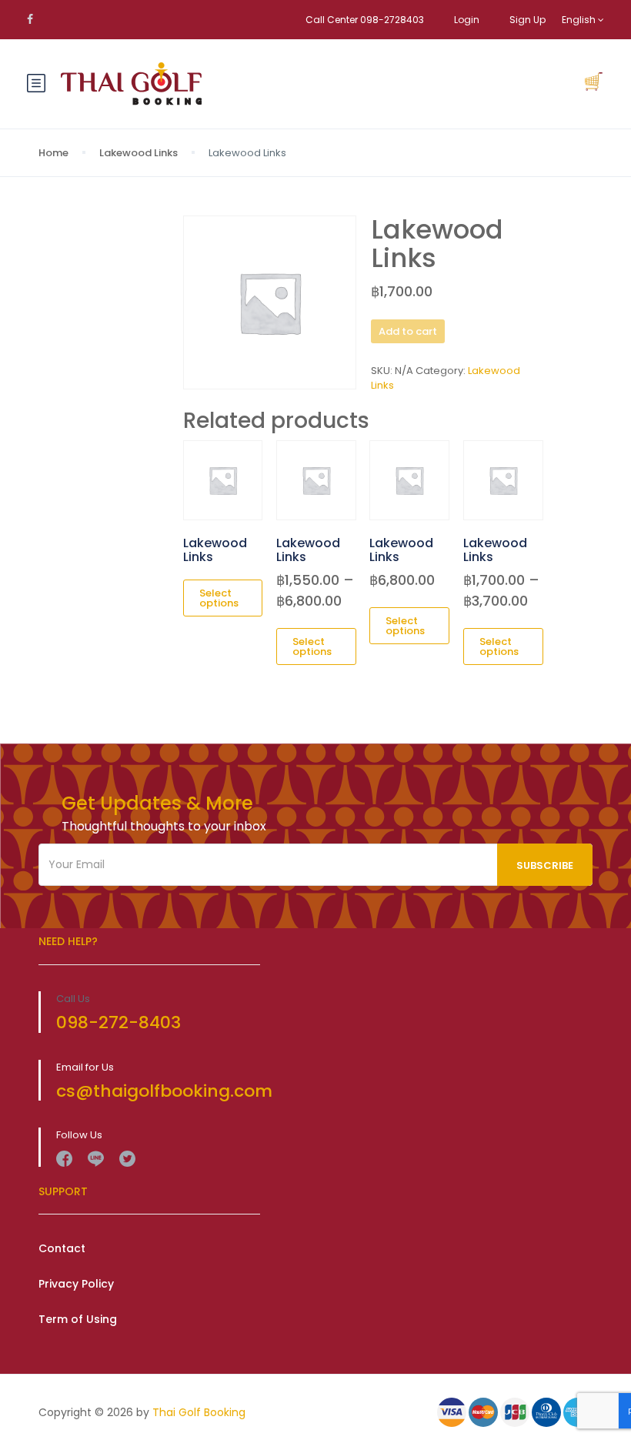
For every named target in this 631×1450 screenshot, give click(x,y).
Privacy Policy (76, 1283)
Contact (61, 1248)
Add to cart (408, 331)
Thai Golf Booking (198, 1412)
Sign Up (527, 19)
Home (53, 152)
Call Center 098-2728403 (364, 19)
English (580, 19)
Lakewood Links (138, 152)
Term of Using (77, 1319)
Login (466, 19)
